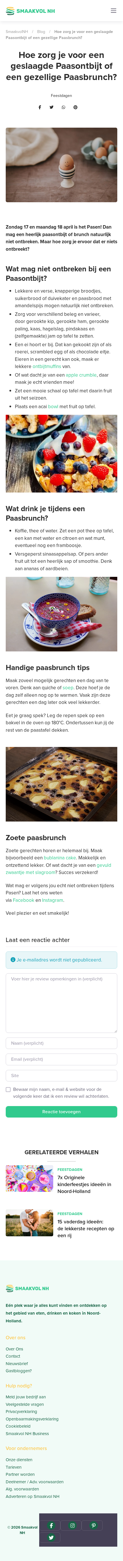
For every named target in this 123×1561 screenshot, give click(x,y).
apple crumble (81, 375)
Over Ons (14, 1349)
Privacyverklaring (21, 1411)
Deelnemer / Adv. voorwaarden (35, 1482)
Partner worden (20, 1474)
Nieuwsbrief (17, 1363)
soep (68, 687)
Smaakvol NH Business (27, 1433)
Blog (41, 32)
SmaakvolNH (17, 32)
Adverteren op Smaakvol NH (32, 1496)
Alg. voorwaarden (22, 1489)
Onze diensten (19, 1460)
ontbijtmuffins (47, 366)
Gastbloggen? (19, 1371)
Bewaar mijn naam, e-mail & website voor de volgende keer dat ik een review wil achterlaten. (61, 1092)
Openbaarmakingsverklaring (32, 1419)
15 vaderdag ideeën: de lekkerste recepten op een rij (85, 1228)
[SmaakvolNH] (30, 10)
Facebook (23, 900)
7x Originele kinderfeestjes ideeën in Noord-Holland (84, 1184)
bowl (53, 406)
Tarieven (13, 1467)
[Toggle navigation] (113, 11)
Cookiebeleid (18, 1426)
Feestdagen (61, 96)
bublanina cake (60, 857)
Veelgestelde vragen (25, 1404)
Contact (13, 1356)
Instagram (52, 900)
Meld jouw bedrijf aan (26, 1397)
